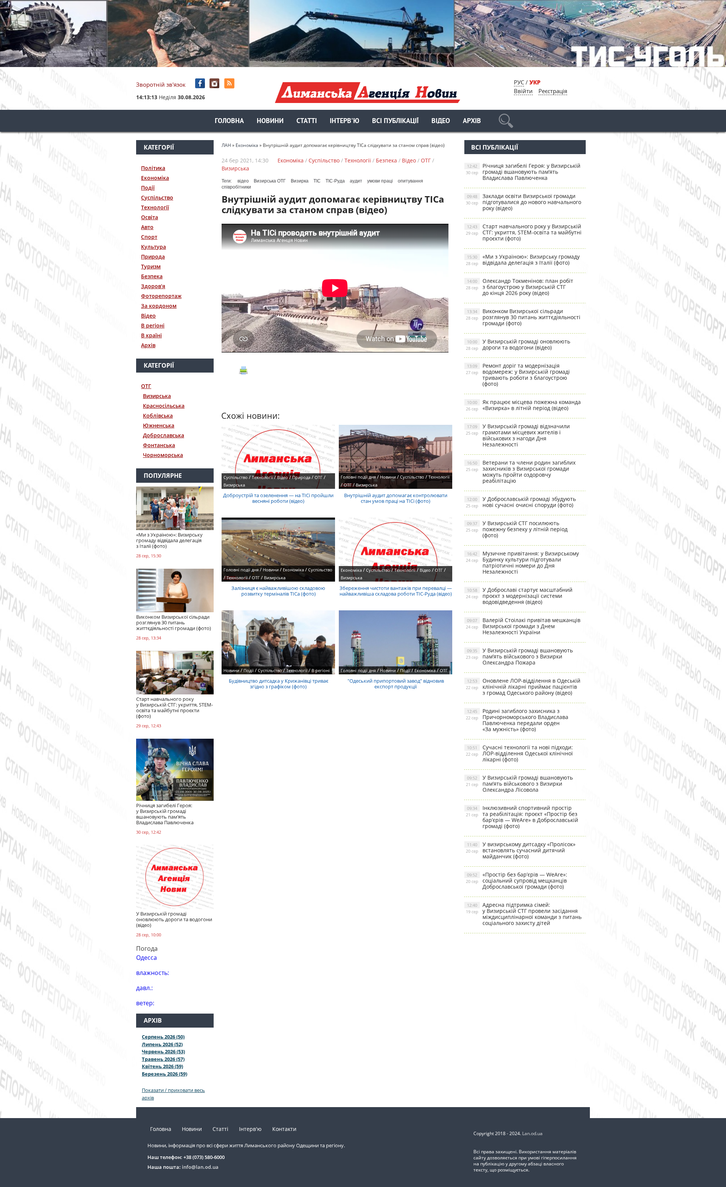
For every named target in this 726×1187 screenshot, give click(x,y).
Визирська (157, 395)
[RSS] (230, 83)
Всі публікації (395, 121)
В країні (151, 335)
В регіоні (152, 325)
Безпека (152, 276)
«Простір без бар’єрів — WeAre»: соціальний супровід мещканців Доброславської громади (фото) (516, 880)
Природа (153, 256)
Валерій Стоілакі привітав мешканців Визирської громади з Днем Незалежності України (523, 626)
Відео (440, 121)
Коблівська (158, 415)
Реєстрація (552, 91)
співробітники (236, 187)
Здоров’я (153, 286)
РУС (519, 82)
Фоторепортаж (161, 295)
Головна (229, 121)
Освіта (149, 217)
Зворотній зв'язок (161, 84)
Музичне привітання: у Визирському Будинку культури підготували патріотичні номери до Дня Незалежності (522, 562)
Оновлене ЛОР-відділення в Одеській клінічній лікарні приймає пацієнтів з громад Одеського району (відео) (523, 686)
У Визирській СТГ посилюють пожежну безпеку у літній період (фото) (517, 529)
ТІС (317, 181)
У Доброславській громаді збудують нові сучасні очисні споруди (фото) (521, 501)
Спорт (149, 236)
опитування (410, 181)
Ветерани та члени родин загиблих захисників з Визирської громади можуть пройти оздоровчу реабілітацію (521, 471)
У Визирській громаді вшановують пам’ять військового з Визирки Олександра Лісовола (519, 783)
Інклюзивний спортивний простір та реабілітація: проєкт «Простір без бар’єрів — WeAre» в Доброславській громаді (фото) (522, 817)
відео (243, 181)
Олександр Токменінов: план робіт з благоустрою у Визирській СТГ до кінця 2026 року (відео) (519, 286)
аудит (356, 181)
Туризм (151, 266)
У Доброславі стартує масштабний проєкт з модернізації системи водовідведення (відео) (519, 595)
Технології (155, 207)
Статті (306, 121)
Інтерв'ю (344, 121)
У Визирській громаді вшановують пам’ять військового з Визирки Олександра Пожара (519, 656)
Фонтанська (159, 445)
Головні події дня (358, 477)
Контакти (284, 1128)
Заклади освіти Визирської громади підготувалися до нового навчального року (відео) (523, 202)
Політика (153, 168)
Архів (472, 121)
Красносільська (164, 405)
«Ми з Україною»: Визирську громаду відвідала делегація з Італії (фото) (523, 259)
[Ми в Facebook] (200, 83)
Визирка (300, 181)
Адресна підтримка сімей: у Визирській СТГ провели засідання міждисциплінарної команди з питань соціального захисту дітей (524, 914)
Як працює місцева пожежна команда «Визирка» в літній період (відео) (523, 405)
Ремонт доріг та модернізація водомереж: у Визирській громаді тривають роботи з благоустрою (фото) (518, 374)
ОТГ (146, 386)
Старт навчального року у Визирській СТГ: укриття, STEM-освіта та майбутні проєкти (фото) (524, 232)
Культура (153, 246)
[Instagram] (215, 83)
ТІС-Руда (335, 181)
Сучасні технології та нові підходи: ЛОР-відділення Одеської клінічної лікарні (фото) (519, 753)
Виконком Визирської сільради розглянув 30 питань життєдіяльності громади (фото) (523, 317)
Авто (147, 227)
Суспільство (157, 197)
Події (148, 187)
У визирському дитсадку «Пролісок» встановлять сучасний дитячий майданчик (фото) (521, 850)
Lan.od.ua (532, 1133)
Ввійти (523, 91)
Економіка (155, 177)
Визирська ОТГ (270, 181)
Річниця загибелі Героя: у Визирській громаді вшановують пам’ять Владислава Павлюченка (523, 171)
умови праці (380, 181)
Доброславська (163, 435)
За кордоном (159, 305)
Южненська (158, 425)
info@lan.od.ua (200, 1167)
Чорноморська (163, 455)
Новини (270, 121)
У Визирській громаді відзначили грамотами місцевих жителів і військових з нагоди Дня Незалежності (518, 435)
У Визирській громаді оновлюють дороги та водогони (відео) (518, 344)
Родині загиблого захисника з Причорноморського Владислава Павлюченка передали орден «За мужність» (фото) (517, 720)
